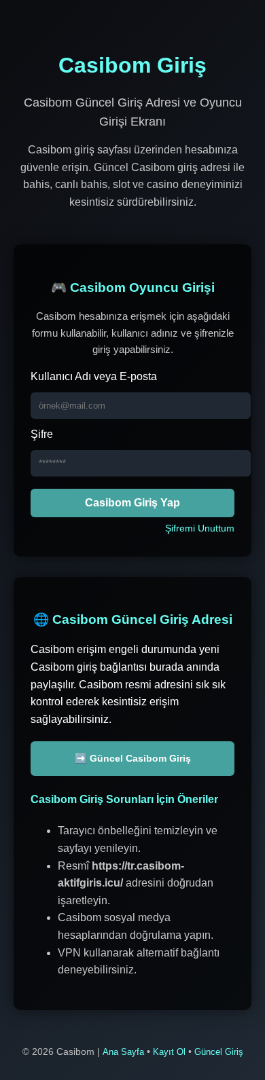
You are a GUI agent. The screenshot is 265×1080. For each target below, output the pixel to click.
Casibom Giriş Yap (132, 502)
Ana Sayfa (123, 1052)
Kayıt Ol (169, 1052)
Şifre (42, 434)
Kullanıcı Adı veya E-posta (94, 376)
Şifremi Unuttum (199, 528)
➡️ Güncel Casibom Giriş (133, 758)
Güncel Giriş (218, 1052)
